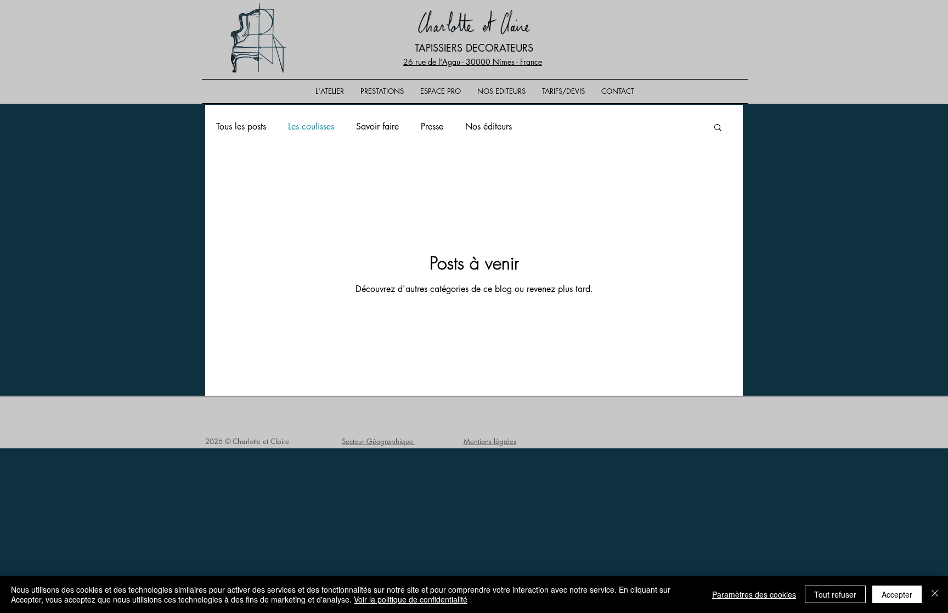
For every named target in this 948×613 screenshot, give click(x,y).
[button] (718, 128)
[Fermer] (934, 594)
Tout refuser (835, 594)
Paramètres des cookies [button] (754, 594)
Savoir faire (377, 126)
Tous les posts (241, 126)
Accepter (897, 594)
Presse (432, 126)
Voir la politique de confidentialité (410, 599)
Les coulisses (311, 126)
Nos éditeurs (488, 126)
